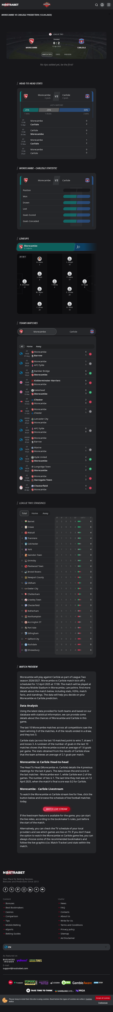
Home (30, 346)
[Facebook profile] (5, 889)
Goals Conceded (31, 221)
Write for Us (67, 920)
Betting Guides (13, 933)
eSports (9, 929)
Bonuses (10, 903)
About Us (65, 916)
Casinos (9, 912)
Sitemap (65, 933)
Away (38, 346)
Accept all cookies (103, 998)
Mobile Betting (13, 925)
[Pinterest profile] (17, 889)
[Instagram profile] (23, 889)
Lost (25, 208)
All (22, 346)
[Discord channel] (42, 889)
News (63, 903)
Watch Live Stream (56, 809)
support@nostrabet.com (15, 968)
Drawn (26, 202)
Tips (8, 920)
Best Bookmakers (14, 907)
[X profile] (11, 889)
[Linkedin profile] (30, 889)
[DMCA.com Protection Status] (66, 982)
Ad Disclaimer (68, 938)
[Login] (102, 4)
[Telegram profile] (36, 889)
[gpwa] (31, 982)
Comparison (12, 916)
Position (27, 190)
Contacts (65, 912)
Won (25, 196)
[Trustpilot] (18, 982)
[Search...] (96, 4)
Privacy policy (68, 929)
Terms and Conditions (72, 925)
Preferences (103, 1003)
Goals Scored (29, 215)
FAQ (63, 907)
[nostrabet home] (14, 872)
